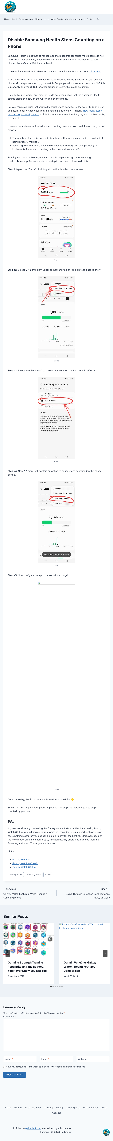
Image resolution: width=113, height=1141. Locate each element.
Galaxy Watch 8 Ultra (24, 867)
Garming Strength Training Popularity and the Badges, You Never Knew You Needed (27, 966)
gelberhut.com (33, 1128)
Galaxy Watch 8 (21, 859)
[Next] (105, 953)
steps (48, 874)
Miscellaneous (71, 19)
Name (9, 1059)
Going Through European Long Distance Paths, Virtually (88, 893)
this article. (95, 71)
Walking (38, 19)
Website (82, 1059)
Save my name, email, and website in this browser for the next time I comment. (45, 1066)
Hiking (46, 19)
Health (14, 19)
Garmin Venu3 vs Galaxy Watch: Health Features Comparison (80, 966)
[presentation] (28, 939)
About (82, 19)
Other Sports (57, 19)
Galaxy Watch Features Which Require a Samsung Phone (25, 893)
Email (45, 1059)
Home (7, 19)
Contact (90, 19)
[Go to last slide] (8, 953)
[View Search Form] (98, 19)
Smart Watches (26, 19)
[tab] (51, 986)
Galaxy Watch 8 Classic (25, 863)
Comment (9, 1016)
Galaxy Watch (15, 874)
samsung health (33, 874)
